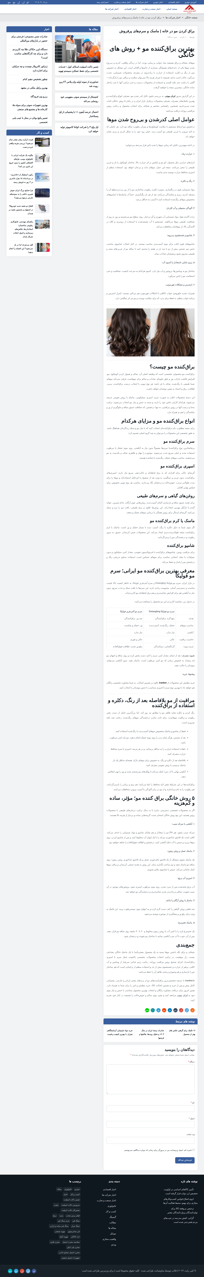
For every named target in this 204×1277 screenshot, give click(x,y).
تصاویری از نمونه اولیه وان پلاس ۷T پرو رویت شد (78, 84)
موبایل (113, 1233)
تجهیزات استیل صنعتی (70, 1258)
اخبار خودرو (158, 2)
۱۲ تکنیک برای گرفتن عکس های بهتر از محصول (182, 1032)
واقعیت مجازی (109, 1239)
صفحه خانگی (191, 17)
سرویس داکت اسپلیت (70, 1205)
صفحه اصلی (171, 9)
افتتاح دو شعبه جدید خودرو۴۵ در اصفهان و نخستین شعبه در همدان (21, 210)
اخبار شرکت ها (142, 2)
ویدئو (113, 1244)
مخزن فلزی (55, 1242)
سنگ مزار (75, 1226)
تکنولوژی (112, 1206)
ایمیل (192, 1118)
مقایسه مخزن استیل (71, 1242)
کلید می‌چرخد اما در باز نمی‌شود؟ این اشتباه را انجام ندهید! (21, 248)
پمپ (61, 1215)
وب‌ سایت (191, 1134)
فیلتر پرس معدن (73, 1215)
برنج (54, 1215)
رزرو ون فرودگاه (39, 96)
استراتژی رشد (102, 2)
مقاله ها (112, 1228)
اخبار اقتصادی (174, 2)
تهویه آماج (64, 1237)
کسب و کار (111, 1211)
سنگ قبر (76, 1221)
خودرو (77, 1189)
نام (193, 1103)
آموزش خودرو (190, 2)
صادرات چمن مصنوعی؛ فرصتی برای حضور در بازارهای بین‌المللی (29, 38)
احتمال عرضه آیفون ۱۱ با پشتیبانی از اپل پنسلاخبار (78, 114)
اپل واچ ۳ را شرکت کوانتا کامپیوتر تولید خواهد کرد (79, 129)
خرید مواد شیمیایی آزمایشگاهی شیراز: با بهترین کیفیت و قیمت (120, 1032)
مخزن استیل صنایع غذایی (69, 1252)
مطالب (112, 1222)
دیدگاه (191, 1062)
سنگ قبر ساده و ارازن (59, 1226)
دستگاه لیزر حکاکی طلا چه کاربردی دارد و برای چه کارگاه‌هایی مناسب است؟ (29, 53)
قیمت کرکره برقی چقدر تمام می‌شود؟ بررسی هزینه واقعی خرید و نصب (21, 143)
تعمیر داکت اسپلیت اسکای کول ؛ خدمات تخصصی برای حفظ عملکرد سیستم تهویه (78, 68)
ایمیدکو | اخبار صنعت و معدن (189, 8)
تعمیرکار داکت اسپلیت (70, 1210)
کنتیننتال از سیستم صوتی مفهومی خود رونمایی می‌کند (79, 99)
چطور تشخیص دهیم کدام (35, 79)
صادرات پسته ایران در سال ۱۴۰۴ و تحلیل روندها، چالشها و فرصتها (151, 1034)
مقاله (59, 1189)
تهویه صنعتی (60, 1231)
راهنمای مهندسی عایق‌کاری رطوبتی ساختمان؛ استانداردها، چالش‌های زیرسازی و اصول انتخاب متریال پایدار (22, 229)
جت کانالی (75, 1237)
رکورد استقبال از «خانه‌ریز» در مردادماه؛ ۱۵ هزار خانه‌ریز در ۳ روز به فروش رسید (21, 178)
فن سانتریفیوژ (74, 1231)
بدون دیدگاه (172, 37)
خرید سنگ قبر (63, 1221)
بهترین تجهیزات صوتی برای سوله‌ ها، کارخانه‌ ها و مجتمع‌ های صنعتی (29, 107)
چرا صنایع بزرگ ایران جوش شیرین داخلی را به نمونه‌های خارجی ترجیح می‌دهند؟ (21, 194)
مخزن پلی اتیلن (73, 1247)
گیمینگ (112, 1217)
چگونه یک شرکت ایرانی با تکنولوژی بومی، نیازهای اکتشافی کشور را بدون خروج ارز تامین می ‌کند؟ (21, 161)
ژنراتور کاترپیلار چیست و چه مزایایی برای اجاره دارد (29, 68)
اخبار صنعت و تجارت (122, 2)
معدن (56, 1205)
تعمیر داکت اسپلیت (72, 1200)
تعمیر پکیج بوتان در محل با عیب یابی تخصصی (29, 120)
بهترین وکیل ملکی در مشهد (34, 88)
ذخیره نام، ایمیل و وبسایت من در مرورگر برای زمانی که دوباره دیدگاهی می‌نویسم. (158, 1150)
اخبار (66, 1194)
